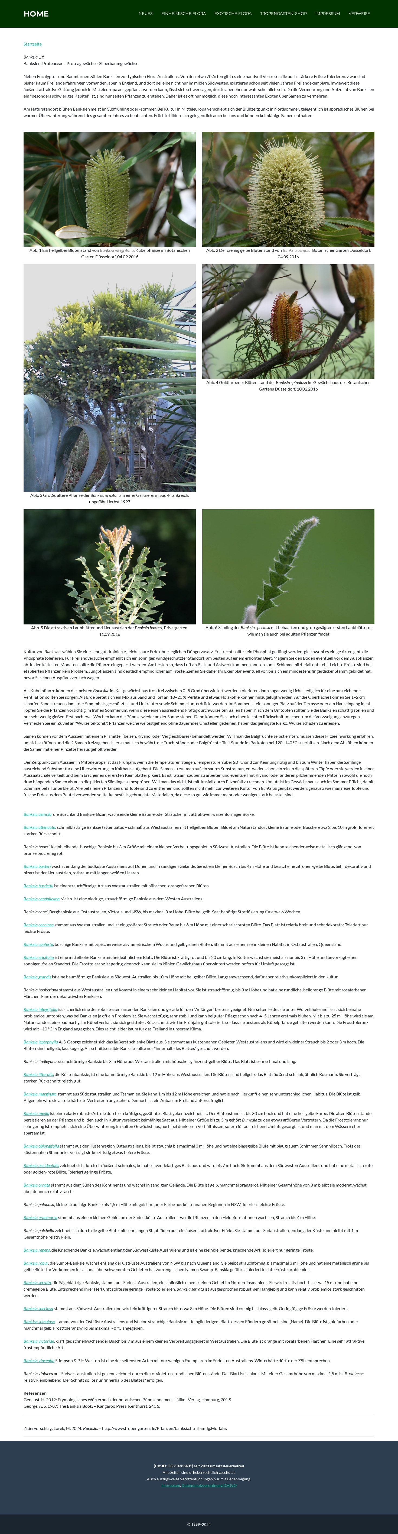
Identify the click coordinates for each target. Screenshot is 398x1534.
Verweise (359, 13)
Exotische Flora (233, 13)
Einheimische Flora (183, 13)
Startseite (33, 43)
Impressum (327, 13)
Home (36, 13)
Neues (146, 13)
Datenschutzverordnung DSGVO (209, 1485)
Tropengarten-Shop (283, 13)
